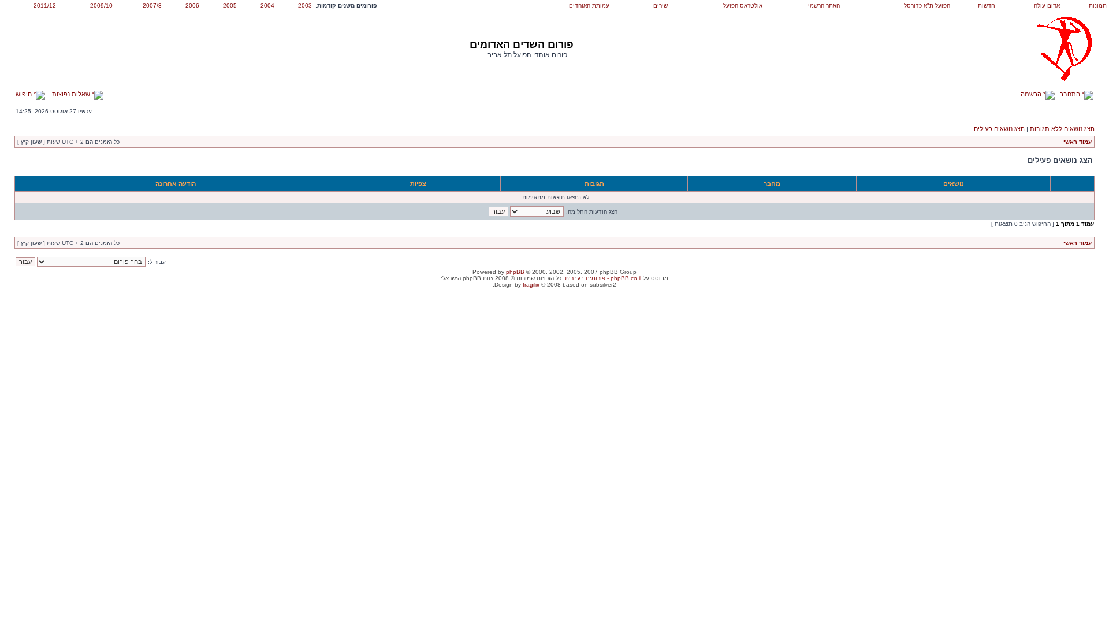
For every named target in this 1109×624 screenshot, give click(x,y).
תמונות (1098, 5)
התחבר (1071, 94)
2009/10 (101, 5)
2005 (230, 5)
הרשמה (1032, 94)
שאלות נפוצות (72, 94)
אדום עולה (1047, 5)
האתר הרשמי (824, 5)
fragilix (531, 284)
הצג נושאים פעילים (999, 128)
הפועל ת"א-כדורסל (927, 5)
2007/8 (152, 5)
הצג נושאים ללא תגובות (1062, 128)
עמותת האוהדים (589, 5)
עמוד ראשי (1077, 142)
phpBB (515, 272)
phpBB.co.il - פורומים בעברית (603, 278)
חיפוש (25, 94)
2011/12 (45, 5)
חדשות (986, 5)
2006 (192, 5)
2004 (267, 5)
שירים (660, 5)
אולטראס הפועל (742, 5)
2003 (305, 5)
